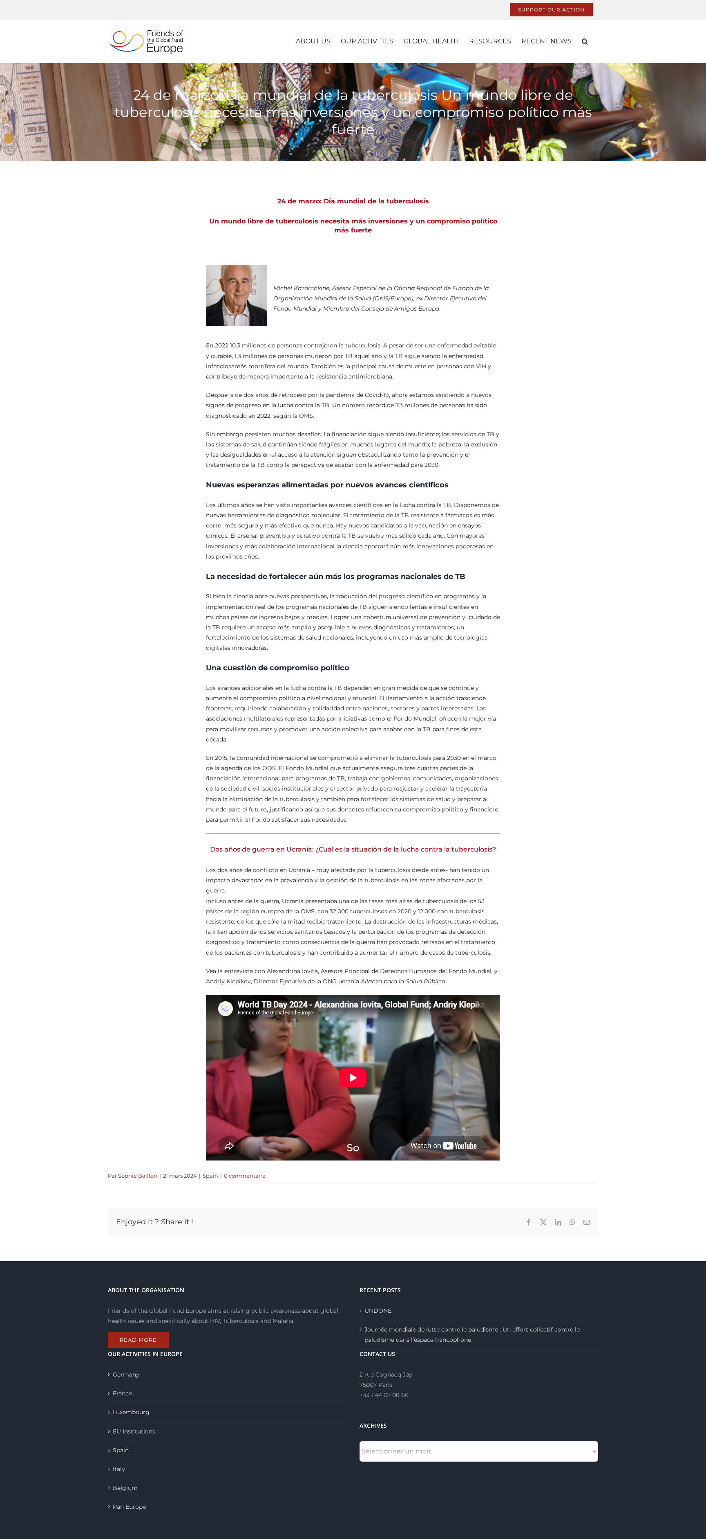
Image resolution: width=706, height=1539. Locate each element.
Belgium (125, 1488)
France (122, 1393)
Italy (119, 1469)
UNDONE (377, 1310)
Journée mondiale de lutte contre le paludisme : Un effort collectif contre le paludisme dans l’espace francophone (472, 1334)
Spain (210, 1175)
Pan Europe (129, 1506)
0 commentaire (245, 1175)
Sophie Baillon (137, 1175)
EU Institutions (134, 1431)
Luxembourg (131, 1412)
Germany (126, 1374)
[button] (585, 41)
